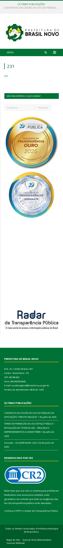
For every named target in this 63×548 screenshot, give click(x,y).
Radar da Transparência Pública (41, 510)
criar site (24, 490)
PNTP (18, 510)
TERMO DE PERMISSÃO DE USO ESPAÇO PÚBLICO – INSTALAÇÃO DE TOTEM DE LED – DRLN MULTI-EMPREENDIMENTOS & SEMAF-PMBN (32, 7)
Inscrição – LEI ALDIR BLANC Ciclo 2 (21, 442)
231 (6, 76)
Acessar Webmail (16, 542)
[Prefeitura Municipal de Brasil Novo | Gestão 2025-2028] (32, 31)
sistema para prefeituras (45, 490)
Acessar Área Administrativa (37, 539)
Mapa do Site (13, 539)
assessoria (27, 494)
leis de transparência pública (19, 503)
